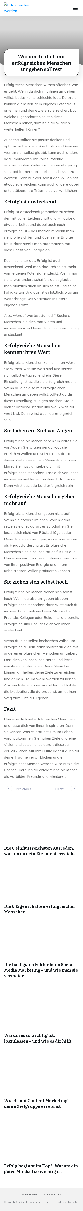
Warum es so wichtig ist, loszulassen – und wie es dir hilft (38, 1038)
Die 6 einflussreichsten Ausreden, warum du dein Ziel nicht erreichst (40, 850)
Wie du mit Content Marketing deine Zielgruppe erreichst (36, 1103)
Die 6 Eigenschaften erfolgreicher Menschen (39, 909)
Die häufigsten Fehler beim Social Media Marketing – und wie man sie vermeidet (41, 969)
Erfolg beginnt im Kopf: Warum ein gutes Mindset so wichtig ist (41, 1168)
